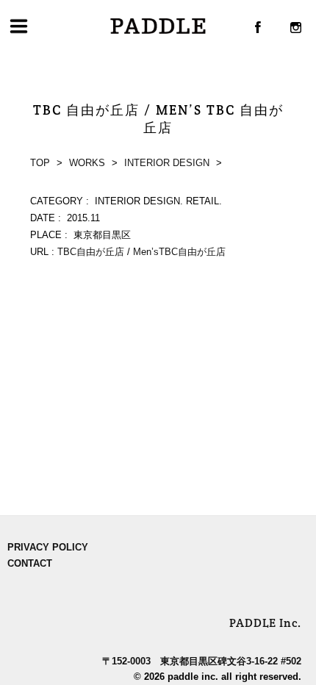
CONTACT (29, 563)
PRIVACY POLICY (47, 547)
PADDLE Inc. (265, 622)
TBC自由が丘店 (90, 251)
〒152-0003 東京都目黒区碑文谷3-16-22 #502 (201, 661)
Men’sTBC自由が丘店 (179, 251)
